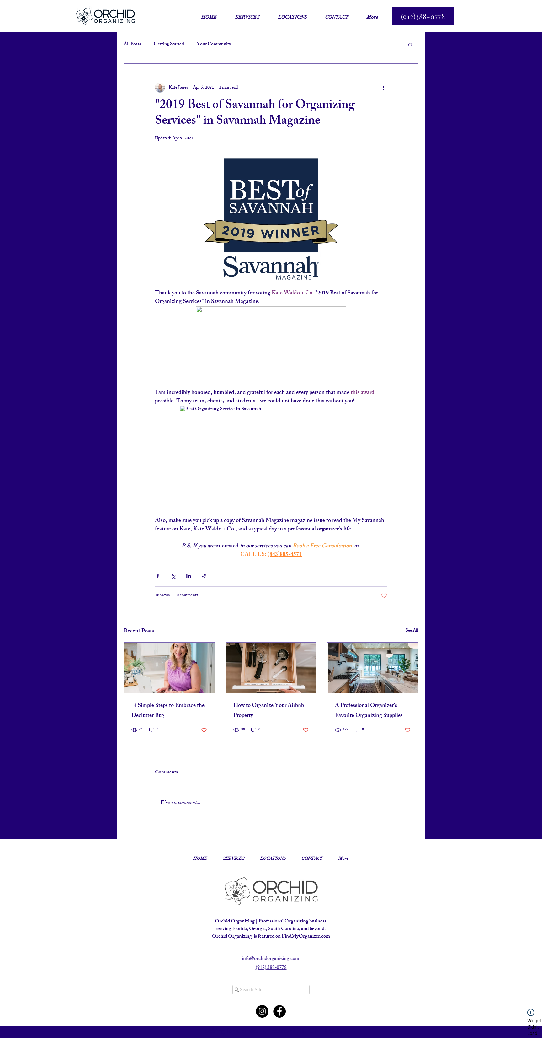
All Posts (132, 44)
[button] (410, 44)
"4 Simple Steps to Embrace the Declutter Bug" (168, 711)
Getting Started (169, 44)
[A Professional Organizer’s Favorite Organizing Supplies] (372, 668)
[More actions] (383, 87)
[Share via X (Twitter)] (173, 576)
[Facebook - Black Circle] (279, 1011)
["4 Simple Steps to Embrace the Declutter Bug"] (169, 668)
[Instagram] (262, 1011)
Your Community (214, 44)
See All (412, 631)
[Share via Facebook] (158, 576)
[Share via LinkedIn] (189, 576)
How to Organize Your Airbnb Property (268, 711)
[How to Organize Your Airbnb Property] (271, 668)
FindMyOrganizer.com (306, 936)
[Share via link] (204, 576)
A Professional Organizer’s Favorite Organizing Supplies (369, 711)
